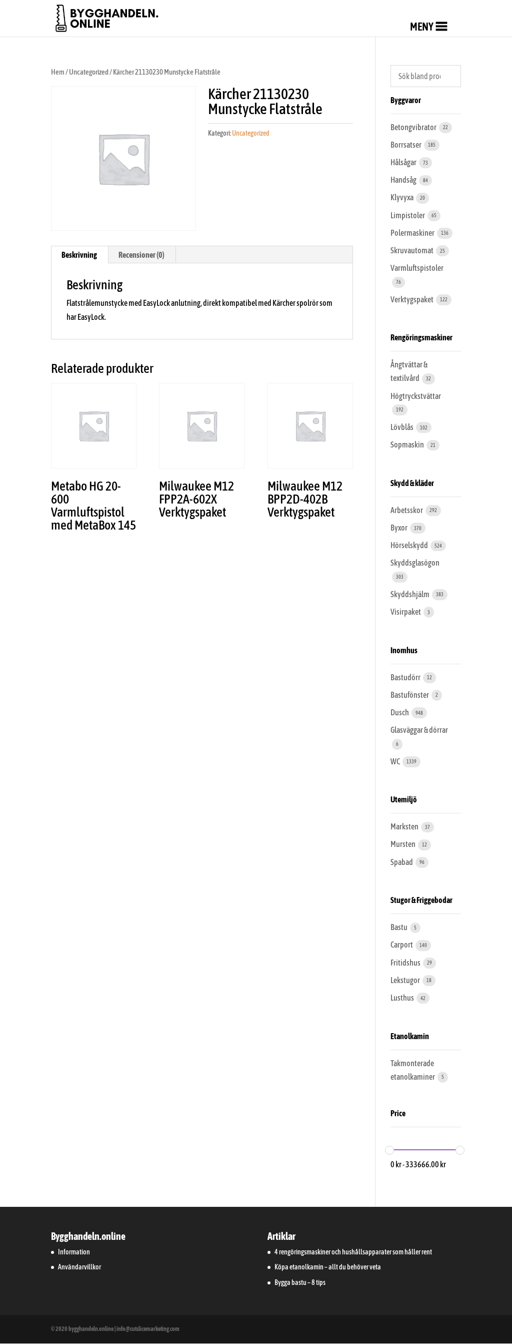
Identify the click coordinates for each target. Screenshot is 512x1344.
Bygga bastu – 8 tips (300, 1282)
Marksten (405, 826)
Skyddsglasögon (415, 562)
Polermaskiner (413, 232)
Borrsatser (406, 144)
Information (74, 1252)
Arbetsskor (407, 510)
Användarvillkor (79, 1267)
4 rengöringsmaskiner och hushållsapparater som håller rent (353, 1252)
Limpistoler (408, 215)
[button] (422, 27)
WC (395, 761)
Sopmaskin (407, 444)
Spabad (402, 861)
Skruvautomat (412, 250)
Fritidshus (406, 962)
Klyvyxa (402, 197)
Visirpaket (406, 611)
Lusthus (402, 997)
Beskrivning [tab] (79, 254)
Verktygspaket (412, 299)
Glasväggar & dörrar (419, 729)
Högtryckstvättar (415, 395)
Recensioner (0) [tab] (141, 254)
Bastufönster (410, 694)
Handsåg (404, 179)
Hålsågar (404, 162)
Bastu (399, 927)
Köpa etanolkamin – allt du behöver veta (327, 1267)
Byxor (399, 527)
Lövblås (402, 426)
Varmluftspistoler (417, 267)
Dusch (400, 712)
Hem (57, 72)
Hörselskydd (409, 545)
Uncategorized (88, 72)
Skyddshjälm (410, 594)
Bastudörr (406, 677)
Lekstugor (405, 980)
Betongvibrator (414, 127)
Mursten (403, 843)
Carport (402, 944)
